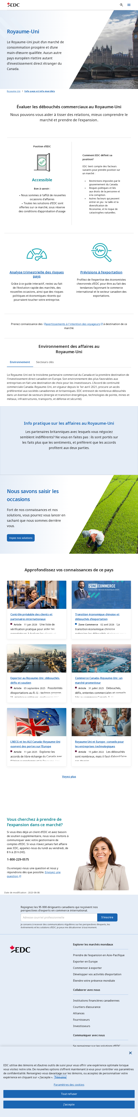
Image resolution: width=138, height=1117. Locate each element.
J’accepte (68, 1104)
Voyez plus (69, 776)
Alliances (78, 1013)
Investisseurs (81, 1026)
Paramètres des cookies (69, 1085)
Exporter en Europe (85, 961)
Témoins (60, 1077)
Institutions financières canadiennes (96, 1000)
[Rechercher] (121, 5)
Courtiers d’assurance (86, 1007)
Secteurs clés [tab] (45, 362)
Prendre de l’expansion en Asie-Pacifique (99, 955)
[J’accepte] (130, 1053)
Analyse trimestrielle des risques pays (37, 274)
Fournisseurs (81, 1020)
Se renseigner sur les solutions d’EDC (96, 1046)
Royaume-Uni (13, 91)
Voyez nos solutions (20, 537)
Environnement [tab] (20, 362)
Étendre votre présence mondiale (94, 980)
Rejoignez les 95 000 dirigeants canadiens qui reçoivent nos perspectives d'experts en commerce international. (59, 908)
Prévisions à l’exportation (101, 272)
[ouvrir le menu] (129, 5)
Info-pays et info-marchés (39, 91)
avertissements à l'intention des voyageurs (73, 324)
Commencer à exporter (87, 968)
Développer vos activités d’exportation (97, 974)
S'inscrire (107, 917)
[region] (69, 1081)
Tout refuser (69, 1094)
